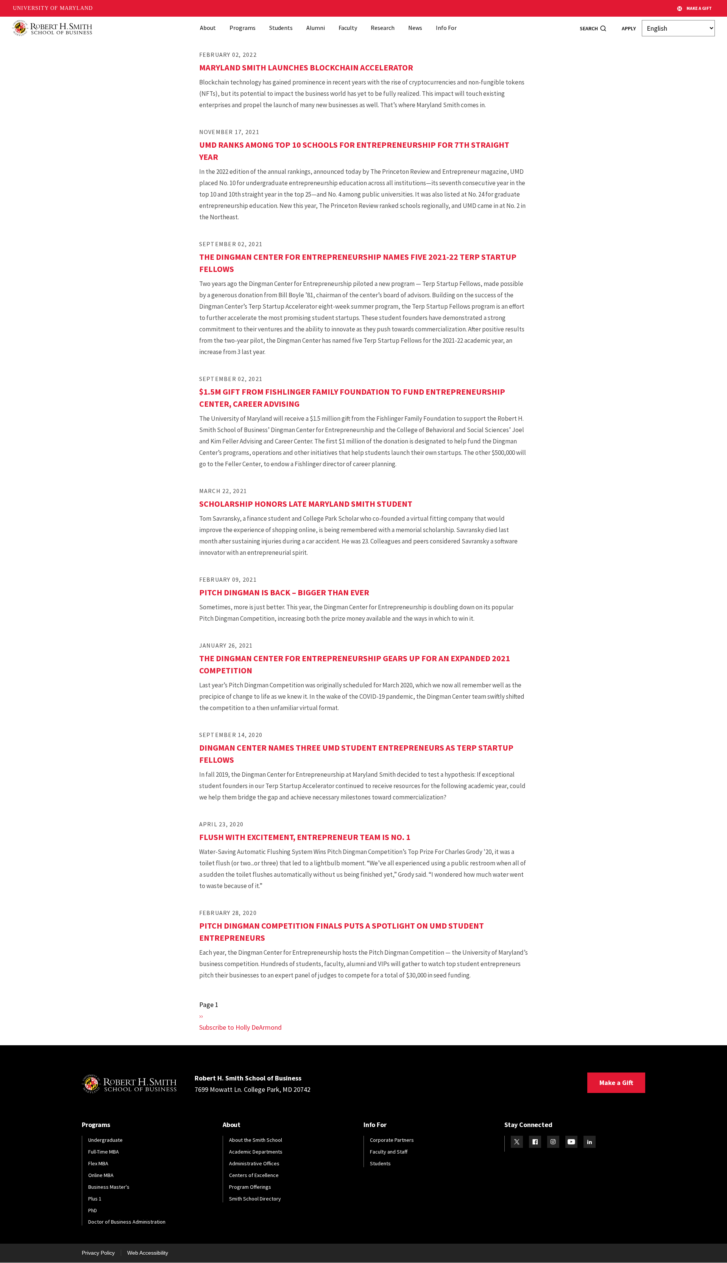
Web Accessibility (147, 1253)
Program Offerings (250, 1186)
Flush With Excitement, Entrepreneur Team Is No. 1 (304, 837)
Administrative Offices (254, 1163)
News (415, 27)
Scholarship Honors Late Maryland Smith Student (305, 503)
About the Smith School (255, 1140)
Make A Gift (699, 8)
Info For (446, 27)
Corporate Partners (392, 1140)
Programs (242, 27)
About (208, 27)
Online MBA (101, 1175)
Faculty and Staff (388, 1151)
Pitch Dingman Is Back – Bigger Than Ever (284, 592)
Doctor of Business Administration (126, 1221)
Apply (629, 28)
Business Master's (108, 1186)
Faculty (348, 27)
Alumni (315, 27)
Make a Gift (616, 1082)
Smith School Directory (255, 1198)
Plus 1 (94, 1198)
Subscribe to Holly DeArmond (240, 1027)
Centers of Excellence (254, 1175)
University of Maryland (53, 8)
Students (281, 27)
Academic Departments (255, 1151)
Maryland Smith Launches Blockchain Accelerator (306, 67)
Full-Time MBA (103, 1151)
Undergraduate (105, 1140)
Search (589, 28)
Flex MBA (98, 1163)
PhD (92, 1210)
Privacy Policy (98, 1253)
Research (383, 27)
